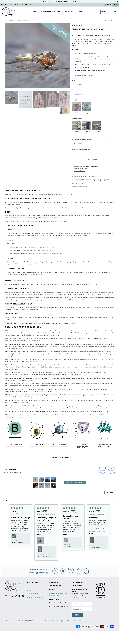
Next (112, 20)
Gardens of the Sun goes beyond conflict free (19, 298)
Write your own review (75, 482)
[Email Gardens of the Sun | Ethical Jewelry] (6, 596)
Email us (74, 176)
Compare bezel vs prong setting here (27, 264)
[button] (36, 11)
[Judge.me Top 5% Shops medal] (86, 571)
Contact (28, 4)
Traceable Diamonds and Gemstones (82, 446)
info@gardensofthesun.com (35, 597)
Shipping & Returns (33, 594)
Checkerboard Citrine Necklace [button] (70, 546)
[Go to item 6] (41, 485)
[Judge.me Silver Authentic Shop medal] (71, 571)
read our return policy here (79, 208)
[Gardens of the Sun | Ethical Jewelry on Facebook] (9, 596)
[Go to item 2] (41, 479)
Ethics (10, 4)
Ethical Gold (37, 444)
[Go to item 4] (53, 479)
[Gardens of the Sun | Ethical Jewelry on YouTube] (22, 596)
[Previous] (6, 55)
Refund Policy (78, 621)
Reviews (29, 590)
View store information (79, 171)
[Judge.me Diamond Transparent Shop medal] (55, 571)
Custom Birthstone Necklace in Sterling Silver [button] (18, 542)
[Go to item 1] (35, 479)
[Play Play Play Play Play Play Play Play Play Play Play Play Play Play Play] (37, 55)
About (3, 4)
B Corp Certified (15, 444)
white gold (93, 54)
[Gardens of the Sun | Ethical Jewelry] (8, 11)
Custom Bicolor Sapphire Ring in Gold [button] (97, 547)
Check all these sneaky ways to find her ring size (47, 253)
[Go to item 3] (47, 479)
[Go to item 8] (53, 485)
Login (108, 4)
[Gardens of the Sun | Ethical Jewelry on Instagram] (12, 596)
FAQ (22, 4)
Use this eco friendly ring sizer (42, 250)
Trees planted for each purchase (104, 445)
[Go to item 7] (47, 485)
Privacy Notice (56, 621)
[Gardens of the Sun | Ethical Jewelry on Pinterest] (16, 596)
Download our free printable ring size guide (41, 247)
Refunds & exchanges (80, 186)
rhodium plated (82, 235)
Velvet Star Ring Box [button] (44, 556)
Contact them (110, 317)
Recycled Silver (59, 444)
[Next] (68, 55)
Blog (17, 4)
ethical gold (88, 57)
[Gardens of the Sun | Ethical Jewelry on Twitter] (19, 596)
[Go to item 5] (35, 485)
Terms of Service (67, 621)
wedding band (102, 307)
